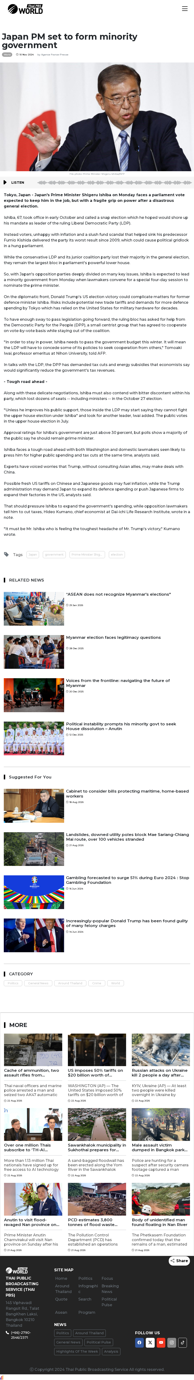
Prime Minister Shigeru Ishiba (88, 554)
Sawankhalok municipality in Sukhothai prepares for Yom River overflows (97, 1147)
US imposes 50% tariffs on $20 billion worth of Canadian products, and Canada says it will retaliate (96, 1073)
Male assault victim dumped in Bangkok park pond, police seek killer (158, 1147)
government (54, 554)
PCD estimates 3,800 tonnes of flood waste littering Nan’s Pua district (95, 1222)
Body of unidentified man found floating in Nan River (159, 1222)
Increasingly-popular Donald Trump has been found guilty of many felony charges (127, 923)
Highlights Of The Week (77, 1351)
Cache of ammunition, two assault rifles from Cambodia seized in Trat (31, 1073)
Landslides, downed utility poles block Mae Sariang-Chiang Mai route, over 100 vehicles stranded (127, 837)
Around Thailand (70, 983)
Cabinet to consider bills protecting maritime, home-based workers (127, 793)
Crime (96, 983)
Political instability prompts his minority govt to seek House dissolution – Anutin (121, 726)
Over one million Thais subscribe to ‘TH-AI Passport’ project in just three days (29, 1147)
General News (38, 983)
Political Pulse (99, 1342)
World (115, 983)
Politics (13, 983)
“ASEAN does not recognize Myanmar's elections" (118, 594)
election (117, 554)
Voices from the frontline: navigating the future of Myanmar (118, 683)
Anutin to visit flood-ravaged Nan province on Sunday (30, 1222)
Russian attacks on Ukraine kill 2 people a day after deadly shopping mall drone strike (160, 1073)
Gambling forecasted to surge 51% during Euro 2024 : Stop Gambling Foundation (127, 880)
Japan (33, 554)
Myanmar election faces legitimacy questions (113, 637)
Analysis (111, 1351)
